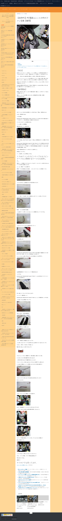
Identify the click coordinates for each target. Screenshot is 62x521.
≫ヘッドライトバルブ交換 (6, 112)
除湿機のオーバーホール (6, 266)
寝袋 (2, 177)
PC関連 (25, 13)
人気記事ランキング (4, 3)
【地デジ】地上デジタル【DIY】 (7, 245)
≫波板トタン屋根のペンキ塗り (7, 88)
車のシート (4, 304)
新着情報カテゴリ (20, 13)
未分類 (3, 82)
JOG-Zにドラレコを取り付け (7, 302)
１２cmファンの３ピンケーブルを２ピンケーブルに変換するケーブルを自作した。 (32, 66)
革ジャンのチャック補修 (22, 469)
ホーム (2, 1)
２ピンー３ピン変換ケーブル (22, 465)
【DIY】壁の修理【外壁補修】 (23, 471)
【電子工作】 (4, 323)
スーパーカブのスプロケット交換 (7, 261)
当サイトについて (43, 3)
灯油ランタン (4, 110)
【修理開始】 (19, 64)
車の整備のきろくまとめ (5, 5)
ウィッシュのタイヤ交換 (6, 294)
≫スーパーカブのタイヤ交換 (7, 172)
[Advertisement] (56, 27)
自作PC (3, 325)
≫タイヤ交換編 (4, 92)
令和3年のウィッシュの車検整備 (7, 312)
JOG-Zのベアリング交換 (6, 247)
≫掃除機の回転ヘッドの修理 (7, 196)
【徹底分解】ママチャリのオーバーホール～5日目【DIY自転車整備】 (32, 505)
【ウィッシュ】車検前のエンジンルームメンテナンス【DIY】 (21, 505)
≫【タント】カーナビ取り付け (7, 120)
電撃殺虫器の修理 (5, 210)
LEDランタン (4, 132)
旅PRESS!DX (50, 3)
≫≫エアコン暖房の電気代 (6, 147)
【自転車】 (4, 315)
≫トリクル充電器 (5, 179)
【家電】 (3, 134)
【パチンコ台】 (4, 77)
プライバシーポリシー (56, 1)
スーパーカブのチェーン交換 (7, 231)
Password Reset (14, 1)
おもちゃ (3, 75)
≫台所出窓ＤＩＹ (5, 186)
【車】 (3, 194)
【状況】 (19, 63)
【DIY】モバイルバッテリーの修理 (24, 479)
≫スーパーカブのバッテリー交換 (7, 208)
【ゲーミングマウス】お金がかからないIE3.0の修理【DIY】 (29, 482)
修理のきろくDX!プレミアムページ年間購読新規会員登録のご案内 (26, 3)
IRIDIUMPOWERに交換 (6, 166)
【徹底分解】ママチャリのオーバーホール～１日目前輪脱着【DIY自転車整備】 (8, 104)
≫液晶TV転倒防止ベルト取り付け (7, 174)
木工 (2, 141)
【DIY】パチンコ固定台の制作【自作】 (8, 61)
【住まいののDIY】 (5, 192)
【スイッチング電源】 (5, 100)
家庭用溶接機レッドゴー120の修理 (8, 107)
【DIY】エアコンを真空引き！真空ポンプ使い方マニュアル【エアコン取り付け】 (7, 238)
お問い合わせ (20, 1)
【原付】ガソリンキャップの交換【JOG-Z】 (26, 477)
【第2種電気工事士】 (5, 229)
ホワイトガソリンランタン (6, 152)
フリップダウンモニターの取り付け (8, 292)
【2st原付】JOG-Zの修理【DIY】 (7, 223)
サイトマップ (48, 1)
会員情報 (11, 3)
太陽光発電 (4, 300)
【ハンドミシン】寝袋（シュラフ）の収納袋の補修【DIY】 (29, 474)
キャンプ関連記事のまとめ (39, 1)
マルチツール (4, 70)
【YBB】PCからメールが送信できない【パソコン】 (27, 487)
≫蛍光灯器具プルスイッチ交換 (7, 136)
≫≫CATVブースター (5, 90)
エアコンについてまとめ (28, 1)
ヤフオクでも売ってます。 (22, 67)
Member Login (7, 1)
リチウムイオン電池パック (6, 181)
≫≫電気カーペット (5, 118)
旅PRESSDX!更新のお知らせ (7, 272)
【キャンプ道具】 (5, 253)
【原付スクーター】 (5, 155)
